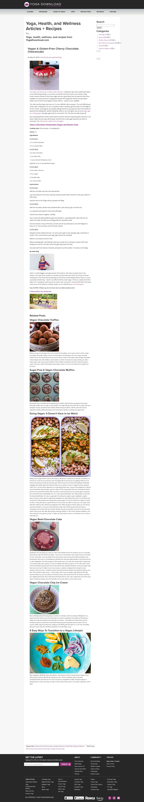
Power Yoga (94, 782)
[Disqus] (60, 710)
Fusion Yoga (61, 786)
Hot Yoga (60, 791)
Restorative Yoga (112, 782)
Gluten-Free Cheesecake (43, 746)
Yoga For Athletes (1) (105, 48)
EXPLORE (113, 12)
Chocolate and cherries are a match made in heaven (46, 92)
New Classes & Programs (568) (108, 43)
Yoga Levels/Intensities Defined (30, 786)
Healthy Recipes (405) (105, 40)
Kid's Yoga (77, 784)
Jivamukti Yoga (78, 782)
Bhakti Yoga (45, 789)
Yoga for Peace (95, 769)
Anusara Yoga (29, 793)
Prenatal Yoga (95, 789)
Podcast (77, 774)
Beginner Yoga (46, 784)
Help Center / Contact (113, 761)
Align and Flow (29, 791)
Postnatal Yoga (111, 779)
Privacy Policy (111, 766)
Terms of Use (110, 764)
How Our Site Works (80, 769)
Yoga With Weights (112, 789)
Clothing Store (79, 771)
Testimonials (94, 764)
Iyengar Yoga (78, 779)
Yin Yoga (109, 787)
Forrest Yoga (61, 784)
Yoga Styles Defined (31, 782)
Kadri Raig (57, 57)
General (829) (103, 37)
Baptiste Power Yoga (48, 782)
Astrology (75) (103, 34)
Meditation (77, 789)
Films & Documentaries (62, 780)
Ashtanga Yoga (46, 779)
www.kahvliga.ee (78, 284)
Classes (30, 12)
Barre (43, 787)
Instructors (86, 12)
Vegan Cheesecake (58, 749)
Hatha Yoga (61, 789)
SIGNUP (65, 764)
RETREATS (100, 12)
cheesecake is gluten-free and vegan (51, 121)
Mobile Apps (78, 764)
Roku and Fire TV (80, 766)
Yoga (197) (102, 46)
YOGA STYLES (30, 779)
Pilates (93, 779)
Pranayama (94, 787)
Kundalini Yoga (78, 787)
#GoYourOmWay (95, 761)
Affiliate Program (95, 766)
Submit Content (95, 774)
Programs (43, 12)
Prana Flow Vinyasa (96, 784)
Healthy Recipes (46, 57)
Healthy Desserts (59, 746)
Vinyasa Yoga (111, 784)
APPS (73, 12)
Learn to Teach (59, 12)
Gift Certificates (79, 761)
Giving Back (94, 771)
